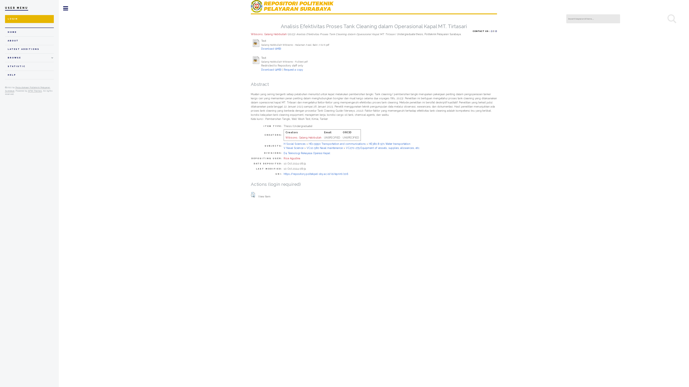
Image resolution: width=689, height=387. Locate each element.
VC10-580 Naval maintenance (325, 148)
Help (12, 75)
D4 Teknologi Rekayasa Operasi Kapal (307, 153)
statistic (16, 66)
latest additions (23, 49)
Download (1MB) (271, 48)
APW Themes (35, 91)
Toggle (65, 8)
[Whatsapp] (492, 31)
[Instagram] (496, 31)
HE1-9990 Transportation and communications (337, 143)
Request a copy (293, 69)
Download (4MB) (271, 69)
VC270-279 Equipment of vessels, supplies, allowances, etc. (383, 148)
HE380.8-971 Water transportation (389, 143)
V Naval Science (293, 148)
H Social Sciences (295, 143)
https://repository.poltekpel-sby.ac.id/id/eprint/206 (316, 174)
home (12, 32)
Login (13, 19)
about (13, 41)
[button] (253, 194)
